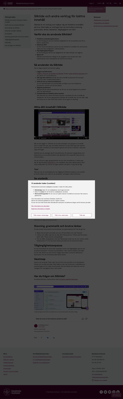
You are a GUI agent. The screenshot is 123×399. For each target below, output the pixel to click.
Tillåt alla (82, 215)
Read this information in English (40, 209)
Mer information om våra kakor (40, 206)
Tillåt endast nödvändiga (40, 215)
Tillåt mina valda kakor (61, 215)
